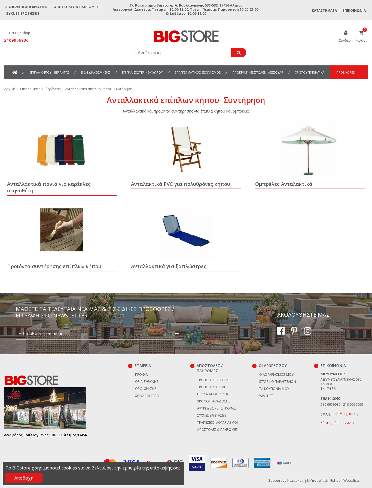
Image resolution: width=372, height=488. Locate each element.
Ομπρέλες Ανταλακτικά (283, 184)
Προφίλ (141, 374)
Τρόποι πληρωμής (212, 387)
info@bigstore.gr (347, 413)
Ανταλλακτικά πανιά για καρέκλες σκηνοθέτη (49, 187)
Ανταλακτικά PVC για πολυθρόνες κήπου (180, 184)
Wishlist (266, 395)
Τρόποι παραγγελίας (213, 380)
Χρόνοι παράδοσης (213, 401)
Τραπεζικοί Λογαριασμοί (26, 7)
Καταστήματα (324, 10)
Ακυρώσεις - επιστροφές (216, 408)
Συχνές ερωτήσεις (22, 13)
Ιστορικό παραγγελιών (277, 381)
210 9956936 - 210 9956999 (342, 404)
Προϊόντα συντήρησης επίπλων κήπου (54, 266)
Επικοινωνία (354, 10)
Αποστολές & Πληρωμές (76, 7)
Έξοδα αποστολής (213, 394)
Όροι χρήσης (146, 388)
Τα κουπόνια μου (274, 388)
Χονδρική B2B (147, 395)
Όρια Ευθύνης (146, 381)
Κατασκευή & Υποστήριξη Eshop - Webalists (323, 480)
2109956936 (16, 40)
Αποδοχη (23, 478)
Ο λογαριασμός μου (276, 374)
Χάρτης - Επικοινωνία (337, 422)
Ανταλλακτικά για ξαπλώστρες (168, 266)
